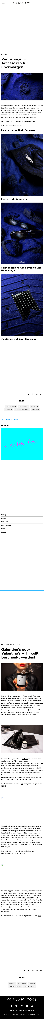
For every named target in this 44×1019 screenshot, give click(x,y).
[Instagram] (21, 1006)
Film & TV (4, 522)
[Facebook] (24, 394)
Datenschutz (35, 1014)
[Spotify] (32, 1006)
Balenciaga (23, 407)
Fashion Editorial (22, 410)
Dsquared (34, 407)
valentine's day (15, 986)
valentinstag (29, 986)
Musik (3, 529)
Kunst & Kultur (6, 525)
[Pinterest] (32, 394)
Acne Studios (11, 407)
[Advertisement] (22, 27)
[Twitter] (28, 394)
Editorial (8, 410)
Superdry (35, 410)
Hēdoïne (25, 759)
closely (12, 983)
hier (22, 784)
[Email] (41, 394)
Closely (7, 826)
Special (3, 532)
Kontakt (15, 1014)
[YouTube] (26, 1006)
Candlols (19, 763)
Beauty (3, 515)
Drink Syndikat (27, 898)
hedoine (32, 983)
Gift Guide (22, 983)
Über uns (7, 1014)
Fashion (4, 54)
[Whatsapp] (37, 394)
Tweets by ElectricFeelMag (9, 419)
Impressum (24, 1014)
